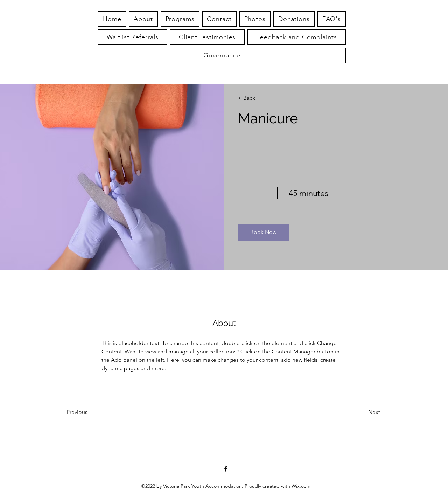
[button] (331, 19)
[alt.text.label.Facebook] (225, 468)
